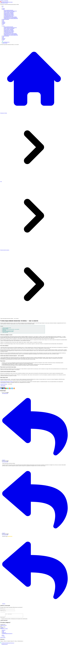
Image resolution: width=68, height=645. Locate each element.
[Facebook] (1, 388)
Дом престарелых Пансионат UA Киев (6, 381)
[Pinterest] (5, 388)
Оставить (1, 627)
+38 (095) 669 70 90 (3, 625)
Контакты (3, 22)
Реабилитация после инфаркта (9, 13)
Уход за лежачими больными (8, 10)
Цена (3, 37)
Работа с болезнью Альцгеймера (9, 11)
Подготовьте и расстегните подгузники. (8, 330)
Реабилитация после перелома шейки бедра (11, 18)
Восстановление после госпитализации (10, 16)
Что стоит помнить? (5, 328)
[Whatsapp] (7, 388)
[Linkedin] (4, 388)
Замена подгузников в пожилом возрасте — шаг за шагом (10, 329)
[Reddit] (9, 388)
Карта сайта (4, 632)
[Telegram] (12, 388)
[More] (14, 388)
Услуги (3, 9)
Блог (3, 24)
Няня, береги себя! (5, 332)
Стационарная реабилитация (8, 32)
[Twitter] (8, 388)
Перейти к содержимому (4, 0)
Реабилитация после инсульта (8, 14)
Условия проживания (5, 19)
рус (2, 6)
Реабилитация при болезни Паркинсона (10, 27)
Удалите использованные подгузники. (7, 331)
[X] (2, 388)
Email (1, 610)
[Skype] (11, 388)
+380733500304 (2, 385)
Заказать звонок (2, 637)
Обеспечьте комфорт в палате (6, 327)
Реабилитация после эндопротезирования (10, 17)
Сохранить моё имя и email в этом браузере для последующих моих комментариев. (14, 618)
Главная (3, 8)
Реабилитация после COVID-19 (9, 15)
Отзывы (3, 23)
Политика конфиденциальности (7, 633)
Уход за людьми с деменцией (8, 12)
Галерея (3, 21)
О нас (3, 20)
